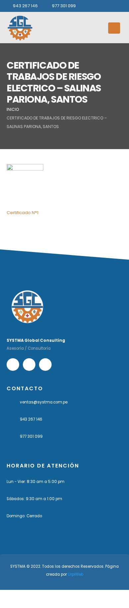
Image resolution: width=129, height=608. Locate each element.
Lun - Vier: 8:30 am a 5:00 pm (35, 481)
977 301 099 (64, 6)
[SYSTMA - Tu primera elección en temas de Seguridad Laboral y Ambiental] (20, 28)
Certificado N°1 (22, 212)
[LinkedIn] (117, 6)
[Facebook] (95, 6)
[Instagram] (106, 6)
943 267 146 (25, 6)
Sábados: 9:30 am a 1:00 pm (34, 498)
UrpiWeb (75, 574)
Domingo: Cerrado (24, 516)
